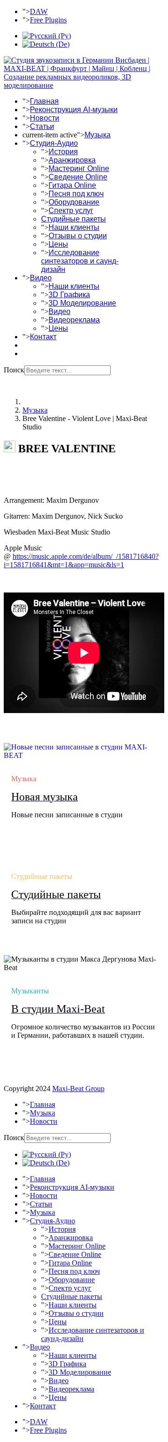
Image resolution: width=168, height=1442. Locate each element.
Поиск (14, 370)
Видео (41, 278)
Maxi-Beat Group (78, 1088)
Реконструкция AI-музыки (74, 110)
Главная (44, 101)
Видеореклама (74, 320)
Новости (44, 118)
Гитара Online (72, 185)
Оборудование (74, 202)
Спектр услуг (71, 210)
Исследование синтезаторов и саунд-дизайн (80, 261)
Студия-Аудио (54, 143)
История (63, 152)
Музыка (97, 135)
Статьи (42, 126)
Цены (58, 244)
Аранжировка (72, 160)
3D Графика (69, 295)
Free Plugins (48, 20)
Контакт (43, 337)
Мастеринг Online (79, 168)
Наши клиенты (74, 227)
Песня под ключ (76, 194)
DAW (39, 11)
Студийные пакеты (73, 219)
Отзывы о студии (78, 236)
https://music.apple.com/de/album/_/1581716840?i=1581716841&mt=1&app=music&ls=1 (81, 560)
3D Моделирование (82, 303)
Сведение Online (78, 177)
